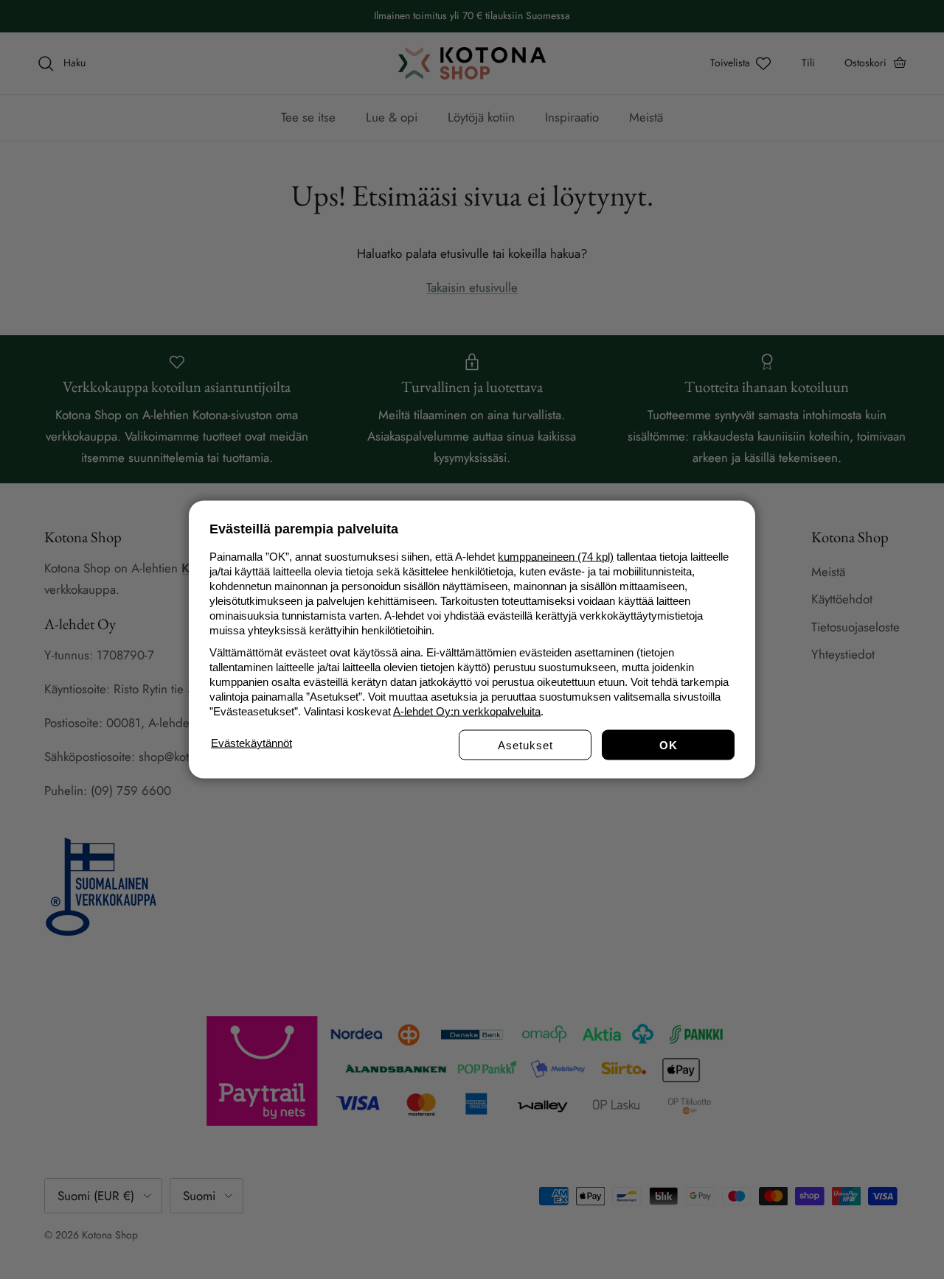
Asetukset (525, 745)
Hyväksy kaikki (668, 745)
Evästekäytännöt (251, 743)
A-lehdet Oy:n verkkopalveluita (467, 711)
